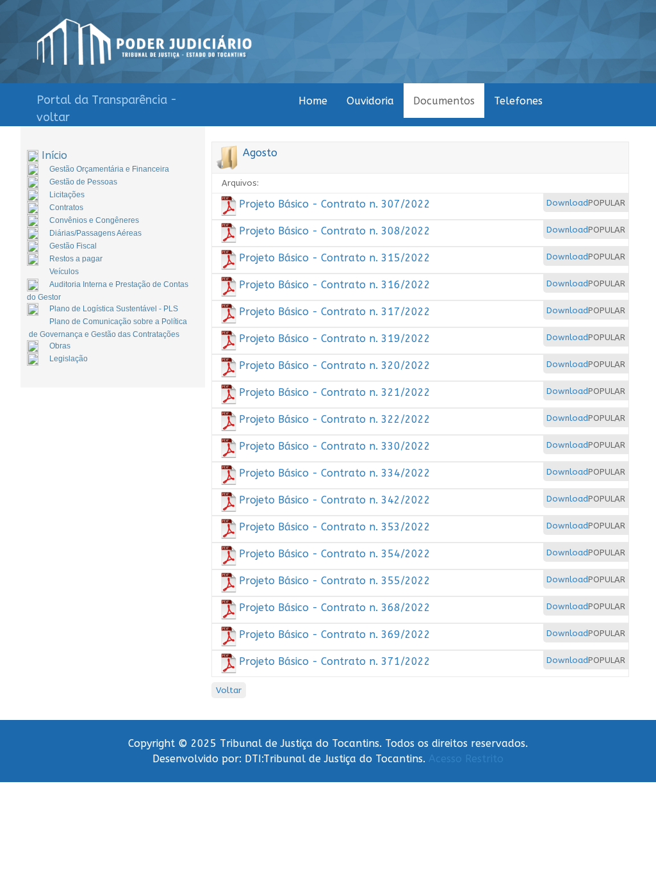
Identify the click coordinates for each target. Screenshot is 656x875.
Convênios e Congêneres (94, 220)
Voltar (229, 690)
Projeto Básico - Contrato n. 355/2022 (334, 581)
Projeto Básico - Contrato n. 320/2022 (334, 365)
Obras (59, 345)
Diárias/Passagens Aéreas (95, 233)
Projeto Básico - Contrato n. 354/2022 (334, 554)
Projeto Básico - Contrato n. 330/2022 (334, 446)
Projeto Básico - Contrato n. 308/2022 (334, 231)
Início (54, 155)
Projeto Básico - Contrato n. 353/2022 (334, 527)
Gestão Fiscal (73, 245)
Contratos (66, 207)
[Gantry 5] (144, 41)
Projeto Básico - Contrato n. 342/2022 (334, 500)
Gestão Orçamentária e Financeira (109, 169)
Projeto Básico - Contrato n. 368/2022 (334, 607)
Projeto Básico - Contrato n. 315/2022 (334, 258)
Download (567, 203)
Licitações (67, 194)
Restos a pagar (75, 258)
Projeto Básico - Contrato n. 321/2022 (334, 392)
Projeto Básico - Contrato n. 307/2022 (334, 204)
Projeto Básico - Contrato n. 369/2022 (334, 634)
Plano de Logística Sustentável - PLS (113, 308)
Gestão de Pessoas (83, 181)
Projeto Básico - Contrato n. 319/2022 (334, 338)
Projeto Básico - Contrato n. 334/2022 (334, 473)
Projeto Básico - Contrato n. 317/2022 (334, 312)
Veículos (64, 271)
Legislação (68, 358)
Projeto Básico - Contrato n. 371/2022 (334, 661)
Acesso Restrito (466, 759)
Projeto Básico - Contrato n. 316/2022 (334, 285)
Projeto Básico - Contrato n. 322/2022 (334, 419)
